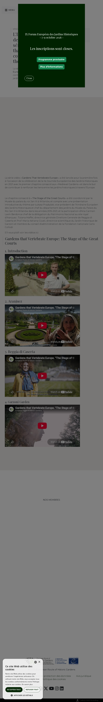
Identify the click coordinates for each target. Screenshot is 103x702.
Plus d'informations (51, 66)
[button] (22, 695)
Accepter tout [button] (14, 689)
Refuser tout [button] (32, 689)
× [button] (39, 662)
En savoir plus (27, 684)
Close (29, 78)
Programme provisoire (51, 59)
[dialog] (23, 679)
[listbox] (35, 662)
